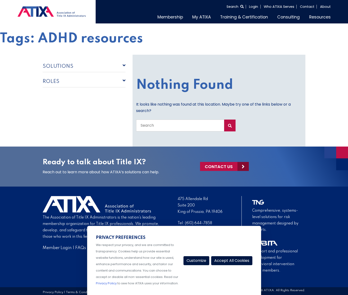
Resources (322, 16)
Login (253, 6)
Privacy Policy (53, 291)
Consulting (294, 16)
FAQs (80, 247)
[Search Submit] (230, 124)
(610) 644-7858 (198, 222)
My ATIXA (219, 16)
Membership (191, 16)
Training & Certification (256, 16)
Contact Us (219, 165)
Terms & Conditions (80, 291)
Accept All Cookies (231, 260)
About (325, 6)
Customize (196, 260)
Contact (307, 6)
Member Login (57, 247)
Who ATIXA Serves (279, 6)
